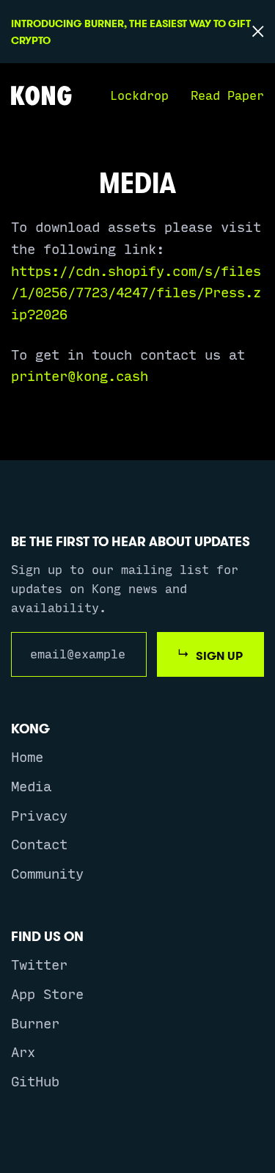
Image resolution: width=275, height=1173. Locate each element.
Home (27, 756)
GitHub (35, 1080)
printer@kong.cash (79, 375)
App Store (47, 993)
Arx (23, 1051)
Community (47, 873)
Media (31, 785)
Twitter (39, 964)
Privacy (39, 815)
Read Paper (227, 95)
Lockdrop (139, 95)
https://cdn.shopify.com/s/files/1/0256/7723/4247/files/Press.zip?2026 (136, 291)
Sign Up (219, 655)
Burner (35, 1022)
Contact (39, 843)
